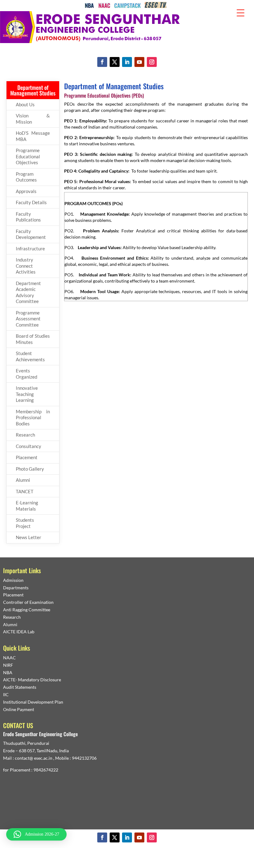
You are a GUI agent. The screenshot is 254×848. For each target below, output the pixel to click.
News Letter (28, 537)
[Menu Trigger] (240, 12)
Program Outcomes (26, 177)
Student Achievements (30, 356)
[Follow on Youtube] (139, 62)
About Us (25, 104)
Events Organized (26, 374)
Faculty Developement (31, 234)
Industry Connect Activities (26, 266)
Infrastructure (30, 248)
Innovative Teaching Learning (27, 394)
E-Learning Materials (27, 506)
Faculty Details (31, 202)
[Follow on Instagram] (152, 62)
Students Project (25, 523)
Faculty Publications (28, 217)
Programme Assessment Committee (28, 318)
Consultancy (28, 446)
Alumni (23, 480)
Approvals (26, 191)
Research (25, 434)
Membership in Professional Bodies (33, 417)
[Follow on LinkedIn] (127, 62)
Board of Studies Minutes (33, 339)
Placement (26, 457)
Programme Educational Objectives (28, 156)
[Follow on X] (115, 62)
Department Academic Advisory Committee (28, 292)
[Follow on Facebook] (102, 62)
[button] (36, 834)
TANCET (24, 491)
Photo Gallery (30, 469)
